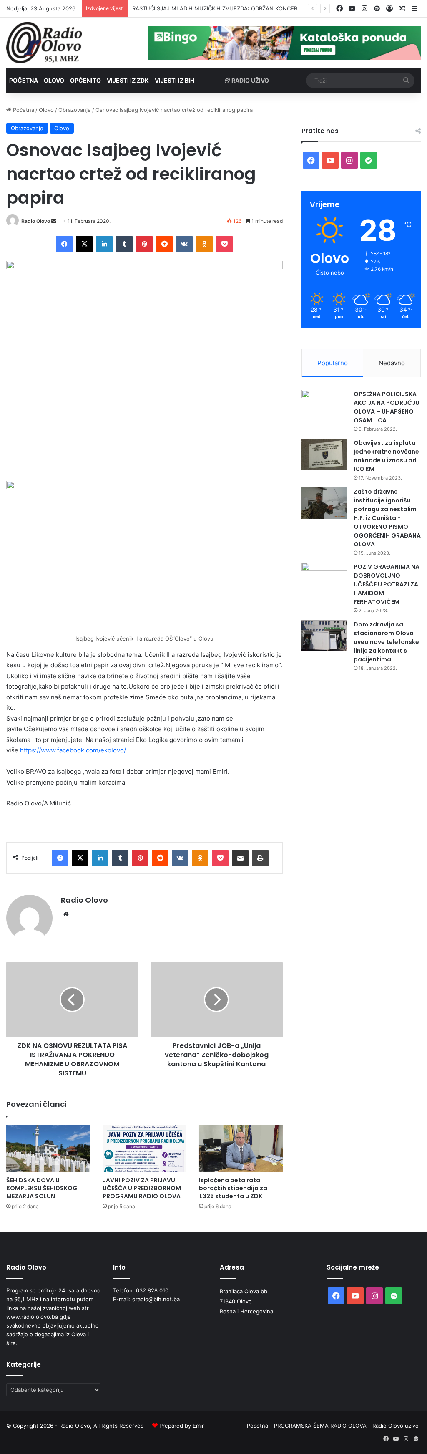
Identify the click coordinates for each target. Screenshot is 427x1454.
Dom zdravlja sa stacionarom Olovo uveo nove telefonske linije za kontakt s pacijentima (386, 642)
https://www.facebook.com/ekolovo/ (73, 750)
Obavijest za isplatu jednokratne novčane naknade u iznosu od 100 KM (386, 456)
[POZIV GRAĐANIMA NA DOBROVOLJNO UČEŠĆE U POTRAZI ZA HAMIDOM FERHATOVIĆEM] (324, 578)
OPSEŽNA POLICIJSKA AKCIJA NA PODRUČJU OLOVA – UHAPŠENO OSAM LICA (386, 407)
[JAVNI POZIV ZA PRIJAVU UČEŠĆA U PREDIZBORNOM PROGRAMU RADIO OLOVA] (144, 1148)
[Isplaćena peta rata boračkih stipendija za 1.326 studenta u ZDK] (241, 1148)
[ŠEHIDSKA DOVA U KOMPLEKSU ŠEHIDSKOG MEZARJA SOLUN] (48, 1148)
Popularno (332, 363)
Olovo (54, 80)
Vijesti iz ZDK (128, 80)
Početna (23, 80)
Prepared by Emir (181, 1425)
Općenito (85, 80)
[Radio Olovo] (44, 42)
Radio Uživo (249, 80)
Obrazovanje (74, 109)
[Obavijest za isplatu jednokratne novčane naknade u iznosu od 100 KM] (324, 454)
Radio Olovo (35, 221)
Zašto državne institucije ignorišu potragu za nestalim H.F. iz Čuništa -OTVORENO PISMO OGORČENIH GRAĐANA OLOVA (387, 517)
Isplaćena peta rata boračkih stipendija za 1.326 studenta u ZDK (233, 1188)
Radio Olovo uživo (395, 1425)
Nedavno (392, 363)
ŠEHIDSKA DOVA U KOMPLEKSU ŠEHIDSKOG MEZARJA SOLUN (42, 1188)
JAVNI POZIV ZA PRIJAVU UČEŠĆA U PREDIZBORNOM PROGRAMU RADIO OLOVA (142, 1188)
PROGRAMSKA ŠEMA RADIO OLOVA (320, 1425)
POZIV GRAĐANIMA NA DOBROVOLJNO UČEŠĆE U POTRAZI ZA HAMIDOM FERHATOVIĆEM (386, 584)
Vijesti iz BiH (174, 80)
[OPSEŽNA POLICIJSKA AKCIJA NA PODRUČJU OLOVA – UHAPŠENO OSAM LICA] (324, 405)
